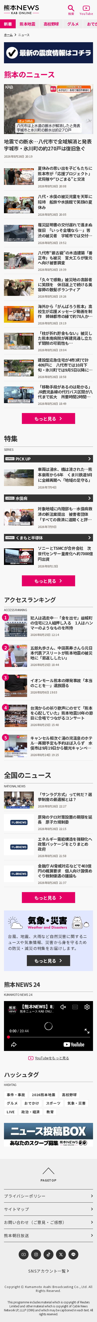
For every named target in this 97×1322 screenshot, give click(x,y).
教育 (50, 1111)
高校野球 (69, 1094)
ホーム (8, 35)
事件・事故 (16, 1094)
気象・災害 (76, 1103)
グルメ (12, 1103)
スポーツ (53, 1103)
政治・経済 (30, 1111)
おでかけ (31, 1103)
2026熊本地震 (43, 1094)
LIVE (11, 1111)
